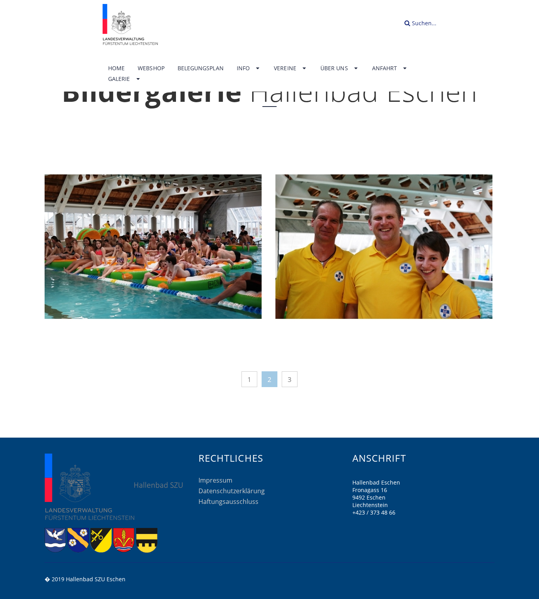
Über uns (335, 68)
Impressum (215, 480)
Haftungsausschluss (228, 501)
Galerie (120, 79)
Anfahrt (385, 68)
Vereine (286, 68)
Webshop (151, 68)
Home (116, 68)
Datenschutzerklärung (231, 491)
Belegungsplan (201, 68)
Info (244, 68)
